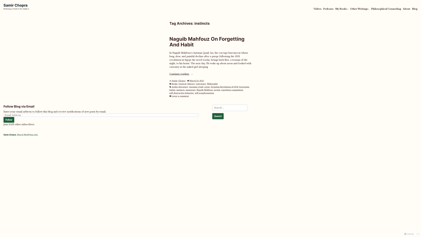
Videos (317, 9)
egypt (207, 87)
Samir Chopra (16, 5)
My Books (341, 9)
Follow (8, 119)
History (191, 84)
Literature (201, 84)
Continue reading (179, 74)
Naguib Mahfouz (204, 90)
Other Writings (359, 9)
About (406, 9)
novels (217, 90)
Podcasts (328, 9)
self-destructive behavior (181, 93)
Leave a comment (180, 96)
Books (174, 84)
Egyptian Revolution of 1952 (224, 87)
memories (190, 90)
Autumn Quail (196, 87)
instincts (180, 90)
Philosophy (212, 84)
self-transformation (204, 93)
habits (172, 90)
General (182, 84)
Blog (414, 9)
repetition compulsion (232, 90)
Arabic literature (180, 87)
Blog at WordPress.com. (27, 135)
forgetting (244, 87)
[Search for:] (229, 107)
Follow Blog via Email (19, 106)
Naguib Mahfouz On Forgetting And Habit (206, 42)
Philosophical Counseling (386, 9)
